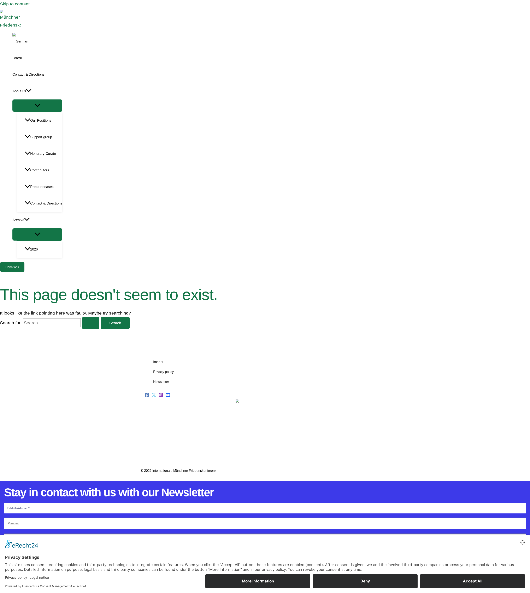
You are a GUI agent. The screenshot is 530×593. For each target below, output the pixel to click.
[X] (154, 395)
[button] (28, 91)
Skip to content (15, 3)
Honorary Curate (43, 154)
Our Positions (40, 120)
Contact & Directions (28, 74)
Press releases (42, 187)
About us (19, 91)
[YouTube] (168, 395)
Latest (17, 58)
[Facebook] (147, 395)
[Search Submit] (90, 323)
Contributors (39, 170)
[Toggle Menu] (37, 105)
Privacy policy (163, 372)
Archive (18, 220)
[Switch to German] (37, 41)
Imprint (158, 362)
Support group (41, 137)
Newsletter (161, 382)
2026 (34, 249)
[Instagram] (161, 395)
